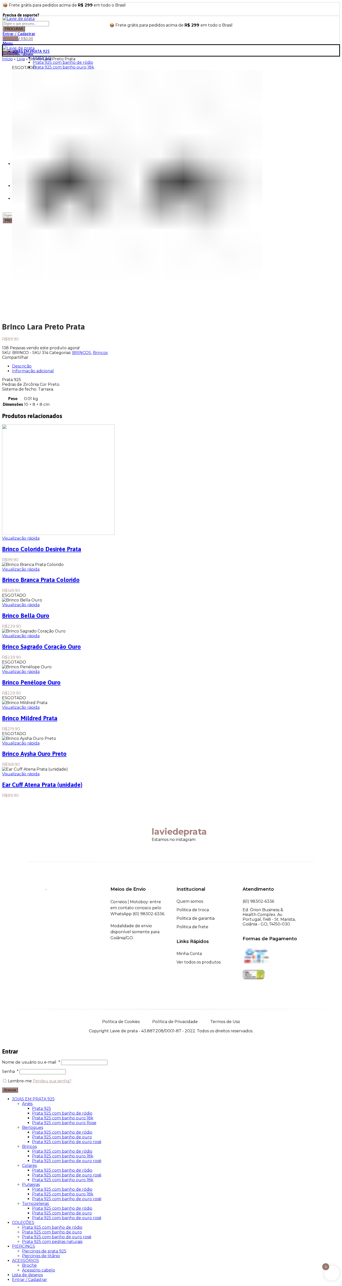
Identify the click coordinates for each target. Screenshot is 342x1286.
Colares (29, 1165)
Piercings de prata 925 (44, 1251)
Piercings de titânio (41, 1255)
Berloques (32, 1127)
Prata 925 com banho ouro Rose (64, 1122)
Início (7, 59)
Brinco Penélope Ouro (31, 682)
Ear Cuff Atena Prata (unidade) (42, 784)
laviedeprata (179, 831)
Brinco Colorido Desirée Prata (41, 549)
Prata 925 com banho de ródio (63, 62)
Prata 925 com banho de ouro (62, 1137)
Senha (10, 1071)
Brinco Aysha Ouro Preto (34, 753)
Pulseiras (31, 1184)
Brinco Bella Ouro (25, 615)
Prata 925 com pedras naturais (52, 1241)
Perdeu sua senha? (52, 1081)
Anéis (28, 54)
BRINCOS (81, 352)
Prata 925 (41, 1108)
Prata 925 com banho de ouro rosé (66, 1141)
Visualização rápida (21, 538)
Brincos (100, 352)
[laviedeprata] (141, 824)
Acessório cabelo (38, 1270)
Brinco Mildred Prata (29, 718)
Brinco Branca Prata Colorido (41, 579)
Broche (29, 1265)
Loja (21, 59)
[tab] (176, 366)
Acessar (10, 1090)
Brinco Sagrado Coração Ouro (41, 646)
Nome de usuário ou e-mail (31, 1062)
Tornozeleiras (35, 1203)
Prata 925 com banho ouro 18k (63, 67)
